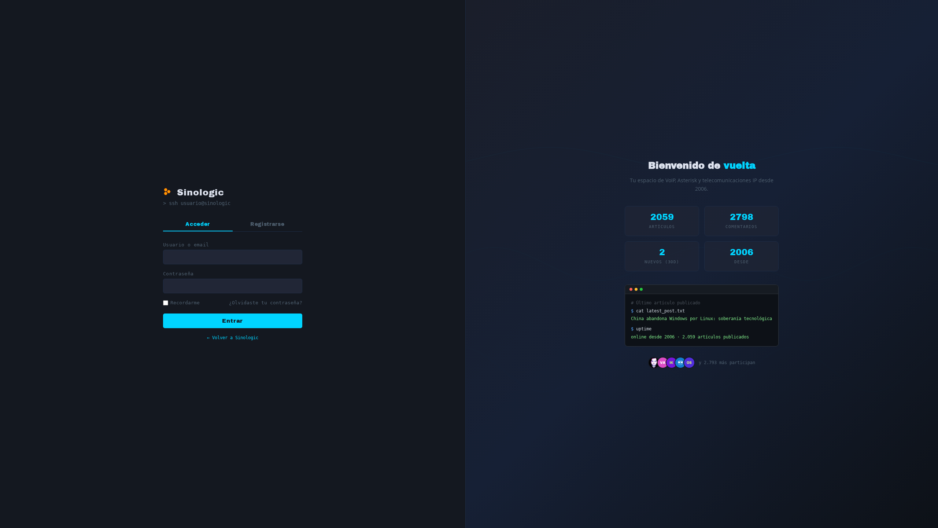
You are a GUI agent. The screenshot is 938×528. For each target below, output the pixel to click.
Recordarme (185, 302)
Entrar (232, 321)
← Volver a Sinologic (232, 337)
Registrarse (267, 224)
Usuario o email (186, 244)
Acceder (197, 224)
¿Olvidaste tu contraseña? (265, 302)
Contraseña (178, 273)
